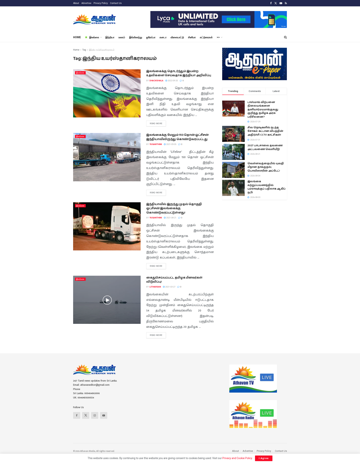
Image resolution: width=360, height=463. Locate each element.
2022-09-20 (172, 80)
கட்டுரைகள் (206, 37)
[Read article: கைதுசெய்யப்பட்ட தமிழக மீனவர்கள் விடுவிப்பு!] (107, 300)
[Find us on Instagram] (94, 415)
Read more (158, 123)
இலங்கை (94, 37)
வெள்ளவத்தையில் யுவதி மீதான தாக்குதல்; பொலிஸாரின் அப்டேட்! (266, 167)
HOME (77, 37)
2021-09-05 (171, 144)
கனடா (163, 37)
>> (218, 37)
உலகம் (121, 37)
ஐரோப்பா (150, 37)
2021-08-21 (171, 218)
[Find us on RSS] (286, 3)
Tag (84, 50)
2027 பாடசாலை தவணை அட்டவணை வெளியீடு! (265, 147)
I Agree (264, 458)
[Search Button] (285, 37)
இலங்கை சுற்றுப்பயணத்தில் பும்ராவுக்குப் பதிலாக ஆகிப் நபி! (267, 187)
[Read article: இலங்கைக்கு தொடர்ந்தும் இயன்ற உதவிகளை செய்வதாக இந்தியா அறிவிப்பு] (107, 93)
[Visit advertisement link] (218, 19)
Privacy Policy (101, 3)
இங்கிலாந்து (135, 37)
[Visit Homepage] (94, 19)
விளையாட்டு (177, 37)
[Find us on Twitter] (275, 3)
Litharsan (155, 287)
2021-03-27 (170, 287)
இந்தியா (109, 37)
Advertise (86, 3)
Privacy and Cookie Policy (237, 458)
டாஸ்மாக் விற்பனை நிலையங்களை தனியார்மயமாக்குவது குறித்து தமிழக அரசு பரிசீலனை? (263, 109)
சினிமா (192, 37)
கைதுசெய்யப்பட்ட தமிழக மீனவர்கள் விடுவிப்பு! (174, 279)
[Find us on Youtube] (281, 3)
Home (76, 50)
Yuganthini (155, 144)
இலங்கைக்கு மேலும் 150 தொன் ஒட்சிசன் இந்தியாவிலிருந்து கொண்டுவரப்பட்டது (177, 137)
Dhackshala (156, 80)
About (76, 3)
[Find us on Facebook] (271, 3)
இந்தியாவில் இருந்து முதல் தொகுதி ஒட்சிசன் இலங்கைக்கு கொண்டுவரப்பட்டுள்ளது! (174, 208)
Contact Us (116, 3)
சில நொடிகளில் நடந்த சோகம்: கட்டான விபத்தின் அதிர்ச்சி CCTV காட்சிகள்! (265, 131)
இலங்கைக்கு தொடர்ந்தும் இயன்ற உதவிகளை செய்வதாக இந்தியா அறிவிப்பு (178, 73)
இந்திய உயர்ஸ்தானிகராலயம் (102, 50)
